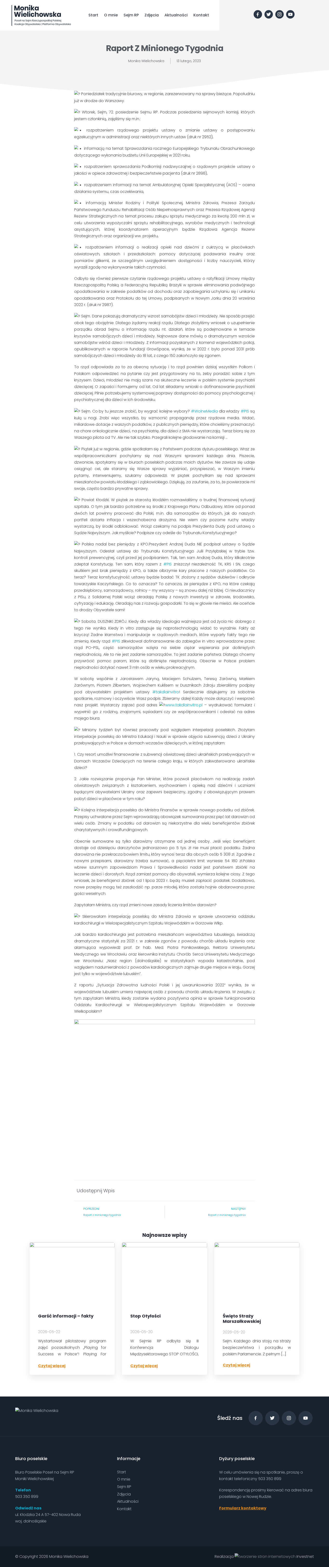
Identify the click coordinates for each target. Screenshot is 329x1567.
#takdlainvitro (165, 692)
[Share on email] (249, 1190)
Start (93, 15)
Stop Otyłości (145, 1316)
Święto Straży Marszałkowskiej (242, 1318)
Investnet (305, 1556)
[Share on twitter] (233, 1190)
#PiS (116, 641)
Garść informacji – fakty (65, 1316)
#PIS (245, 411)
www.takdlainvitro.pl (184, 705)
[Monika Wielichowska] (41, 15)
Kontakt (201, 15)
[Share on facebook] (202, 1190)
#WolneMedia (204, 411)
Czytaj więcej (52, 1366)
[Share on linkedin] (218, 1190)
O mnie (111, 15)
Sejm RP (131, 15)
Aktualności (176, 15)
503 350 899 (26, 1496)
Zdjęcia (152, 15)
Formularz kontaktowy (242, 1508)
